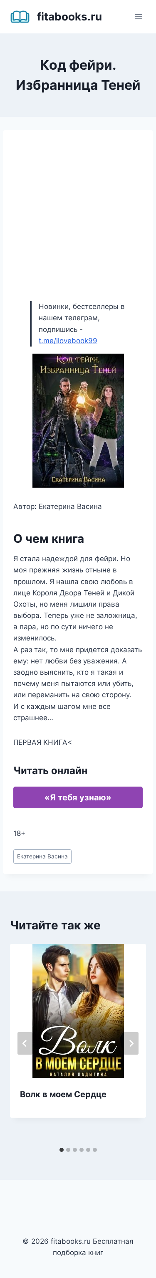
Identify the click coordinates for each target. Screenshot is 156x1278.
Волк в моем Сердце (63, 1094)
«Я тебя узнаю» (78, 797)
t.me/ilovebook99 (68, 341)
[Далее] (131, 1043)
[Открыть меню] (138, 16)
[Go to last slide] (24, 1043)
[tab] (61, 1150)
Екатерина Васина (42, 856)
